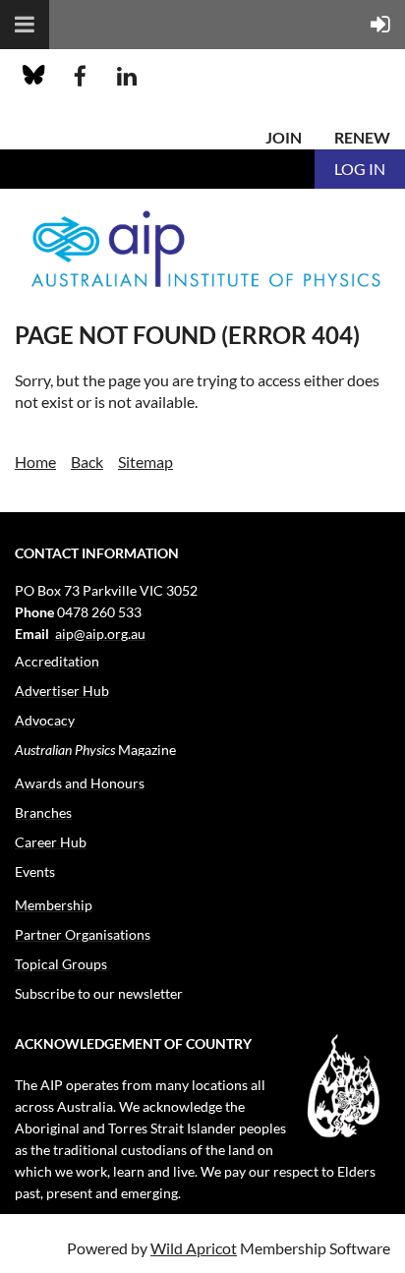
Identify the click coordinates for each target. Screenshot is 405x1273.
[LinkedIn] (126, 76)
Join (283, 137)
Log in (359, 168)
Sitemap (145, 461)
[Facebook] (80, 76)
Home (35, 461)
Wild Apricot (193, 1248)
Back (87, 461)
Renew (362, 137)
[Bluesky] (34, 76)
